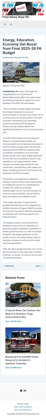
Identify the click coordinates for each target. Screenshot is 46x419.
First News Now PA (15, 17)
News (7, 321)
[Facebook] (21, 391)
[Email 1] (25, 391)
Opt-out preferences (23, 410)
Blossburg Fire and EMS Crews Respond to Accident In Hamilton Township (21, 360)
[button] (11, 24)
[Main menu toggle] (5, 24)
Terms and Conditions (23, 407)
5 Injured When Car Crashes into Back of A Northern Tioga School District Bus (22, 313)
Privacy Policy (23, 404)
